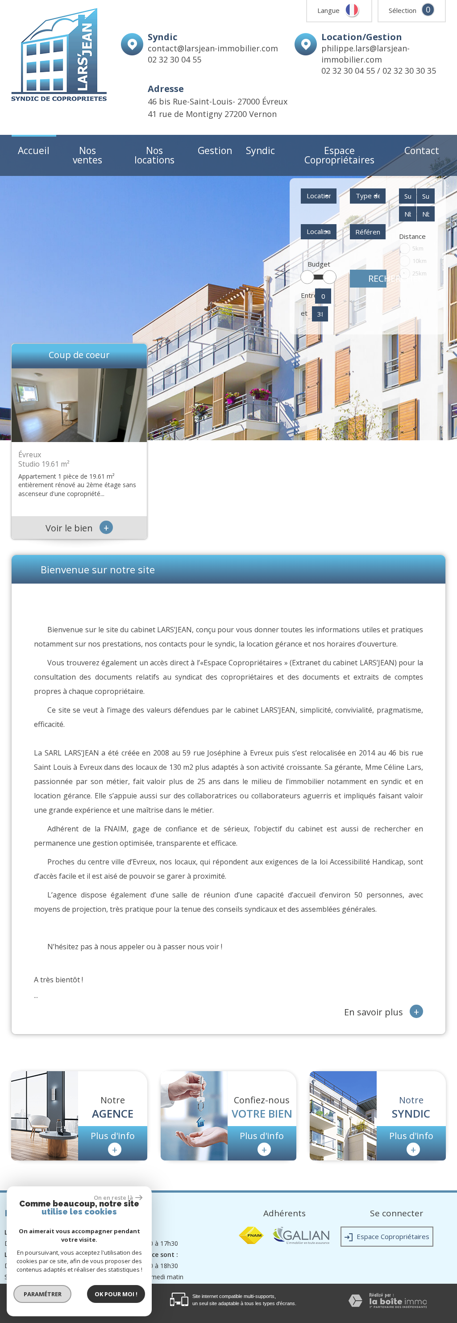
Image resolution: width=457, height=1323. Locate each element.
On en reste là (113, 1198)
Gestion (215, 150)
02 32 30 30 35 (409, 70)
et (304, 313)
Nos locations (154, 155)
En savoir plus (381, 1011)
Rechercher (377, 278)
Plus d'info (113, 1143)
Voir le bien (77, 528)
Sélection (402, 10)
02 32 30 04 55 (174, 59)
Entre (306, 295)
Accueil (34, 150)
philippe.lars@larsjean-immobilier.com (365, 54)
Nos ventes (87, 155)
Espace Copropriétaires (339, 155)
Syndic (260, 150)
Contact (421, 150)
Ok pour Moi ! (116, 1294)
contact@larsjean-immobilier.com (213, 48)
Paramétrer (43, 1294)
